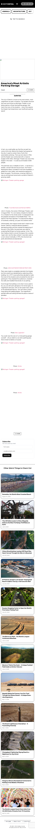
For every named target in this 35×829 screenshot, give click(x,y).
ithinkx (20, 366)
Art (30, 11)
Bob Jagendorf (19, 332)
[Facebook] (23, 4)
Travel (3, 90)
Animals (6, 11)
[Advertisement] (17, 40)
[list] (17, 11)
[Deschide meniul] (17, 4)
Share (31, 90)
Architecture (19, 11)
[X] (28, 4)
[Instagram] (26, 4)
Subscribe (7, 455)
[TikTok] (31, 4)
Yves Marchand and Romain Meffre (19, 208)
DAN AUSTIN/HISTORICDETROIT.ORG (20, 268)
